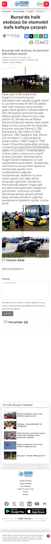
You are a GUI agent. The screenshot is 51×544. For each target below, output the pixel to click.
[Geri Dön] (4, 4)
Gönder (8, 313)
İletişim (25, 494)
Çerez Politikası (26, 483)
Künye (25, 492)
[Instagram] (21, 503)
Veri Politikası (25, 486)
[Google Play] (15, 511)
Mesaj (6, 278)
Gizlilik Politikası (25, 481)
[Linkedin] (29, 503)
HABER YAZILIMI (24, 519)
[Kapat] (48, 536)
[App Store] (36, 511)
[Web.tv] (44, 503)
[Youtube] (37, 503)
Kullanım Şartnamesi (25, 489)
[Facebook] (6, 503)
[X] (14, 503)
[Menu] (46, 4)
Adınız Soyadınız (12, 268)
